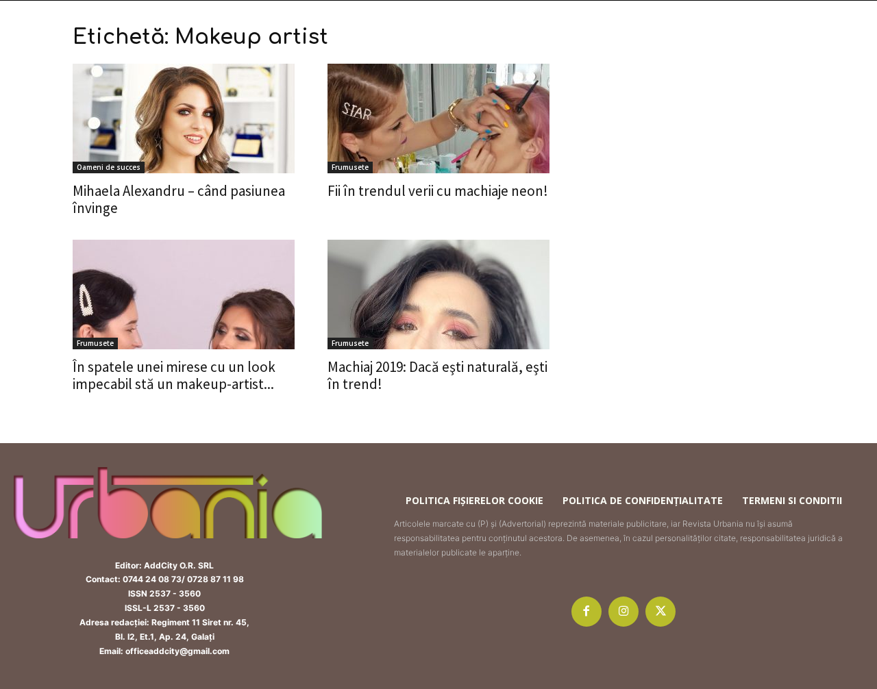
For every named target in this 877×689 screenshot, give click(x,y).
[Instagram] (623, 612)
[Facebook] (586, 612)
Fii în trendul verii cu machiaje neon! (438, 190)
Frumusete (350, 167)
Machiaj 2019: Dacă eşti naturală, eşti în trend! (437, 375)
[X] (660, 612)
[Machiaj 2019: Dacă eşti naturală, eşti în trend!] (438, 294)
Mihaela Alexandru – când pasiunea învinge (179, 199)
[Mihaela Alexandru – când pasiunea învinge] (184, 118)
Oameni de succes (108, 167)
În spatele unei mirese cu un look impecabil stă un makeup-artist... (174, 375)
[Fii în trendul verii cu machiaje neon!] (438, 118)
